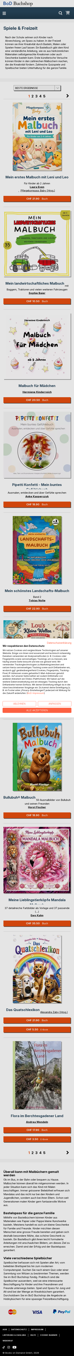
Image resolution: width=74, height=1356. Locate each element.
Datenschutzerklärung (59, 642)
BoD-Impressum (35, 693)
